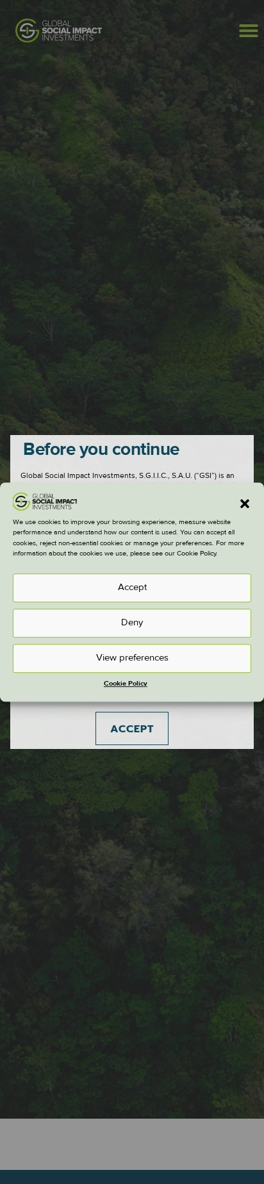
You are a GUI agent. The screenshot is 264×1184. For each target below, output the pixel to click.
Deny (132, 622)
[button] (244, 504)
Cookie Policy (125, 683)
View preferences (132, 658)
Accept (132, 587)
